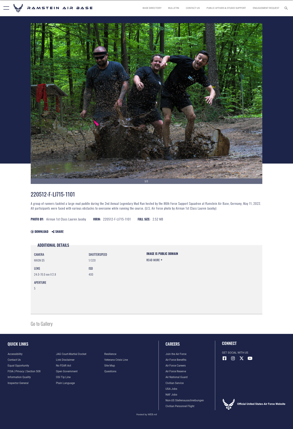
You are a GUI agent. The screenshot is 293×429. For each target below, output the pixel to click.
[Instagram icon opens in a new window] (233, 358)
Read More (153, 260)
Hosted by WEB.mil (146, 414)
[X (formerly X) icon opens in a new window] (241, 358)
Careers (172, 344)
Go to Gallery (42, 323)
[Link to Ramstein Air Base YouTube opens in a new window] (249, 358)
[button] (5, 8)
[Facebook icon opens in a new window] (224, 358)
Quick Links (18, 344)
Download (41, 231)
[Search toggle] (287, 8)
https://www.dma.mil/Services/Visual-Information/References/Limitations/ (186, 281)
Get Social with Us (235, 352)
